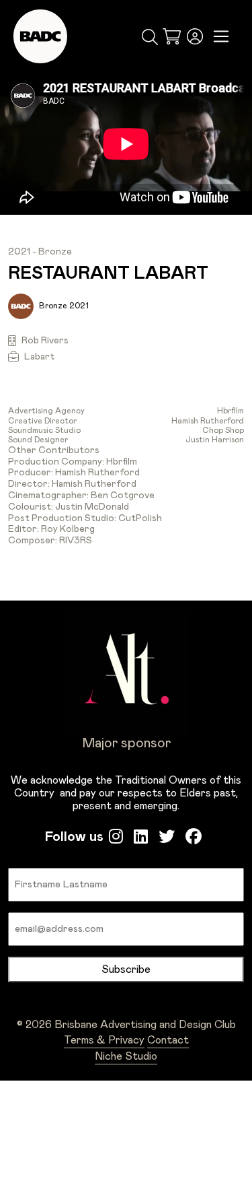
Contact (168, 1040)
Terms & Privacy (104, 1040)
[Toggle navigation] (221, 36)
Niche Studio (126, 1056)
